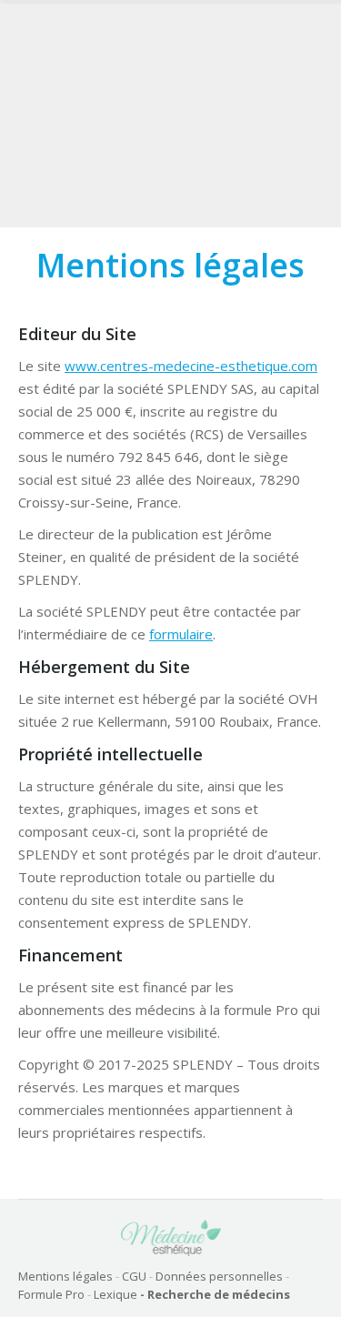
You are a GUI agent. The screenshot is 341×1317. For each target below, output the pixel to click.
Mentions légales (65, 1276)
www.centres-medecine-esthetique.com (191, 366)
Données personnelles (219, 1276)
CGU (134, 1276)
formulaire (181, 634)
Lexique (115, 1294)
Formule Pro (51, 1294)
